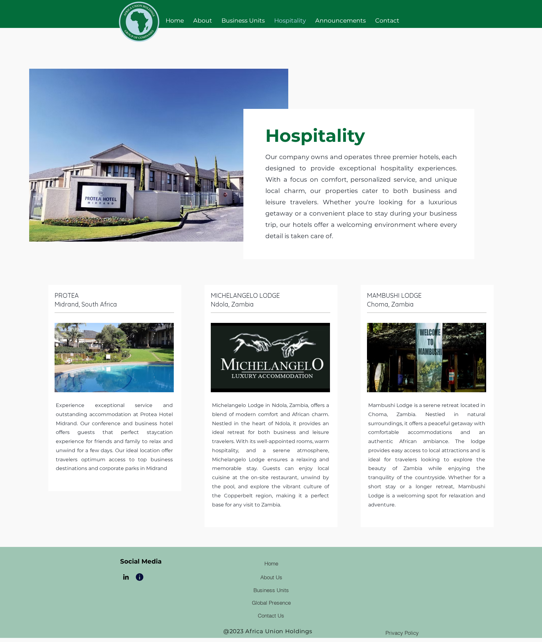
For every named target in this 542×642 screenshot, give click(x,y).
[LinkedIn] (126, 577)
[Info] (139, 577)
